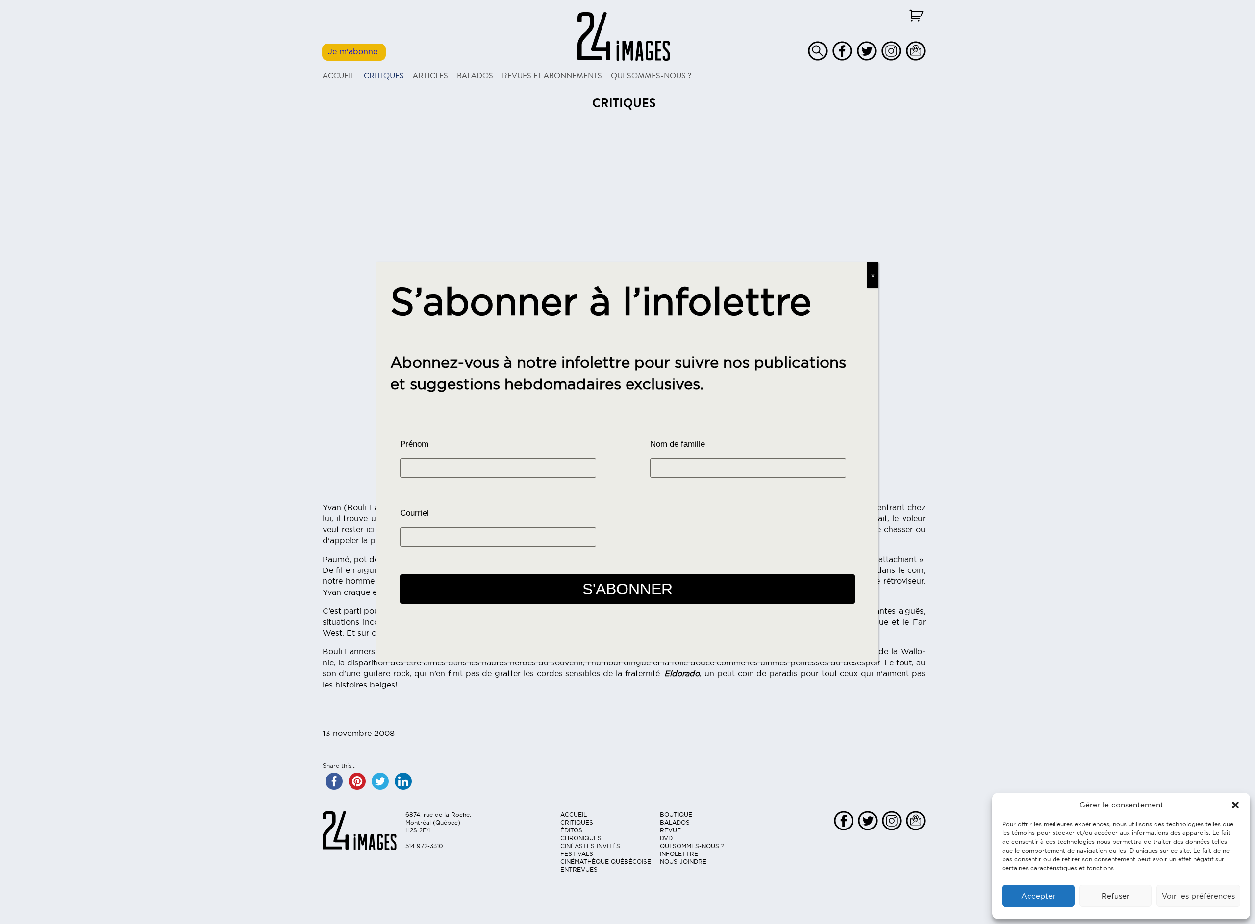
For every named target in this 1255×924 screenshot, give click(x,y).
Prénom (414, 444)
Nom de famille (677, 444)
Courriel (414, 513)
